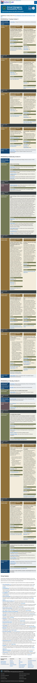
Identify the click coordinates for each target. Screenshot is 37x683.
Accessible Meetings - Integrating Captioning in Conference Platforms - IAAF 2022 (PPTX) (16, 49)
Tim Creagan (25, 144)
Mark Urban (12, 178)
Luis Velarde (12, 617)
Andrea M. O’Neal (13, 407)
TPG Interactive (5, 652)
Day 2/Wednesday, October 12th (20, 15)
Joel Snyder (23, 603)
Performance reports (22, 675)
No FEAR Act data (4, 678)
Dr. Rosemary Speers (13, 434)
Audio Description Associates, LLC (8, 600)
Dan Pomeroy (12, 383)
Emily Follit (12, 283)
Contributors (12, 663)
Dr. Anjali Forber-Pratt (14, 552)
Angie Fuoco (12, 72)
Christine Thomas (13, 321)
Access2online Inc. (6, 588)
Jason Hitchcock (13, 171)
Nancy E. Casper (13, 429)
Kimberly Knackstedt (13, 185)
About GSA (2, 673)
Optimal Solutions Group (7, 640)
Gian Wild (7, 595)
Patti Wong (31, 651)
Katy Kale (11, 387)
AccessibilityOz (5, 592)
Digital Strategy (3, 661)
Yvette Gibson (12, 149)
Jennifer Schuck (32, 613)
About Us (11, 660)
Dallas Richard (14, 630)
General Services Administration (17, 671)
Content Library (21, 667)
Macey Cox (12, 282)
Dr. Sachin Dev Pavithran (14, 555)
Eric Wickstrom (22, 624)
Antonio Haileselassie (27, 532)
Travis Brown (29, 654)
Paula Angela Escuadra (14, 228)
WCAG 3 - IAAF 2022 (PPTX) (14, 476)
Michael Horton (26, 112)
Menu (35, 2)
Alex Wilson (12, 279)
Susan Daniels (12, 223)
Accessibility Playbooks (32, 660)
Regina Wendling (13, 140)
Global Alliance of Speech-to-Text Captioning (10, 611)
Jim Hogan (12, 233)
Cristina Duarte (22, 620)
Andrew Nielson (13, 110)
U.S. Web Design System (5, 664)
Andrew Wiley (25, 49)
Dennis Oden (12, 318)
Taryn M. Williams (13, 557)
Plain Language (3, 662)
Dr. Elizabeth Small (26, 488)
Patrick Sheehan (26, 364)
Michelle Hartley (26, 361)
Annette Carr (12, 529)
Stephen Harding (13, 151)
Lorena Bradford (26, 267)
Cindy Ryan (31, 639)
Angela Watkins (26, 117)
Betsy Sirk (25, 491)
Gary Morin (25, 115)
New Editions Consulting (7, 631)
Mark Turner (14, 644)
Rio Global (4, 645)
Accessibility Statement (5, 675)
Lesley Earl (25, 46)
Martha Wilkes (25, 358)
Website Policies (30, 667)
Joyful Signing (5, 625)
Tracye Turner (21, 606)
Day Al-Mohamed (13, 403)
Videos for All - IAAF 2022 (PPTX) (29, 53)
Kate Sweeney (12, 176)
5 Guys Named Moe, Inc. (7, 584)
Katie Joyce (25, 264)
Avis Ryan (11, 363)
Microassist (4, 627)
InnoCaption (5, 618)
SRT (19, 663)
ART (19, 660)
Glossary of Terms (31, 665)
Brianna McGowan (13, 40)
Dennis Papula (12, 167)
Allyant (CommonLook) (6, 596)
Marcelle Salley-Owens (14, 366)
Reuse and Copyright (22, 678)
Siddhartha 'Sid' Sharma (14, 137)
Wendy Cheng (12, 43)
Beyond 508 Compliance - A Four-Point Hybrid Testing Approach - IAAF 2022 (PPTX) (16, 326)
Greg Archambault (32, 626)
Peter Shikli (7, 591)
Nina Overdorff (28, 610)
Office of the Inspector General (24, 673)
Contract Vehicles (17, 631)
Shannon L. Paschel (13, 432)
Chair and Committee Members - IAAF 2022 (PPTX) (18, 568)
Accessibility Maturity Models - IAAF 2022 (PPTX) (18, 439)
